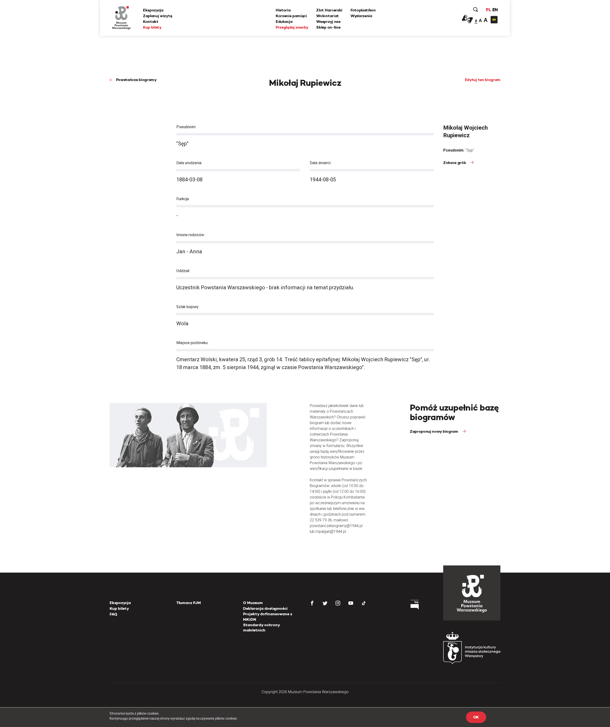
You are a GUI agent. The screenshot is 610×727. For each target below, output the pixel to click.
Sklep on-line (328, 27)
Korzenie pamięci (291, 15)
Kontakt (150, 21)
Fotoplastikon (363, 10)
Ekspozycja (153, 10)
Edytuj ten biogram (482, 79)
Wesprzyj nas (328, 21)
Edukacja (284, 21)
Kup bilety (152, 27)
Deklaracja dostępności (265, 608)
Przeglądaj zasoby (292, 27)
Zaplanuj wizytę (157, 15)
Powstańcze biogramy (136, 79)
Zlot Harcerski (329, 10)
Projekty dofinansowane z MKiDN (267, 616)
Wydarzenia (361, 15)
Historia (283, 10)
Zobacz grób (455, 162)
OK (476, 717)
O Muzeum (253, 602)
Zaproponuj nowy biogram (434, 431)
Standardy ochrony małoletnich (261, 627)
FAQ (113, 614)
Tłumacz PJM (188, 602)
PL (488, 9)
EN (495, 9)
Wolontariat (327, 15)
